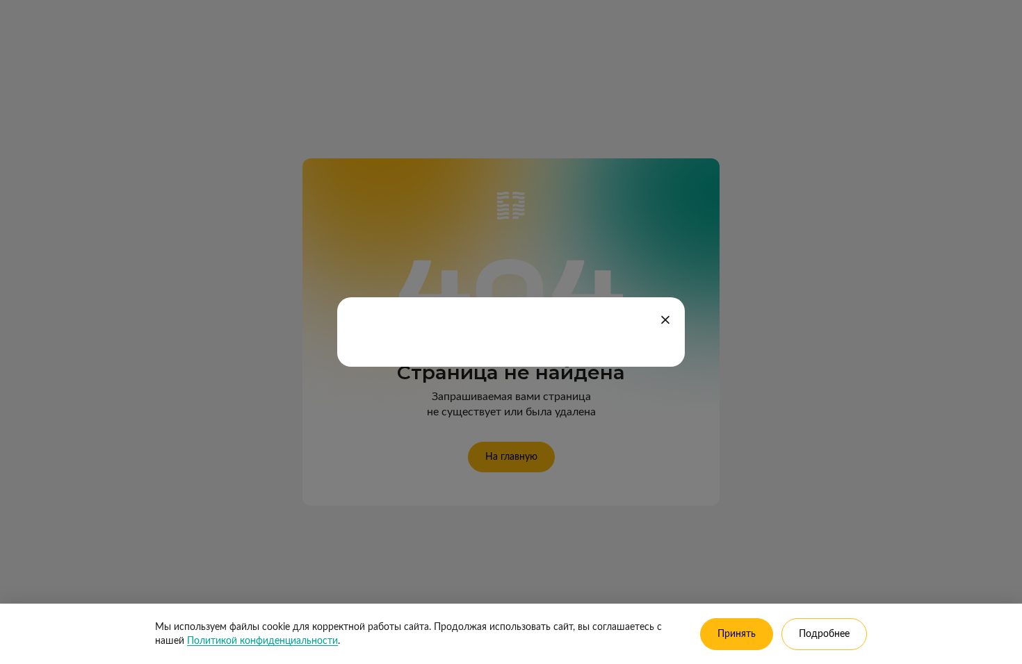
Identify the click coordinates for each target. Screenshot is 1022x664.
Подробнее (824, 634)
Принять (736, 634)
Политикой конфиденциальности (262, 641)
